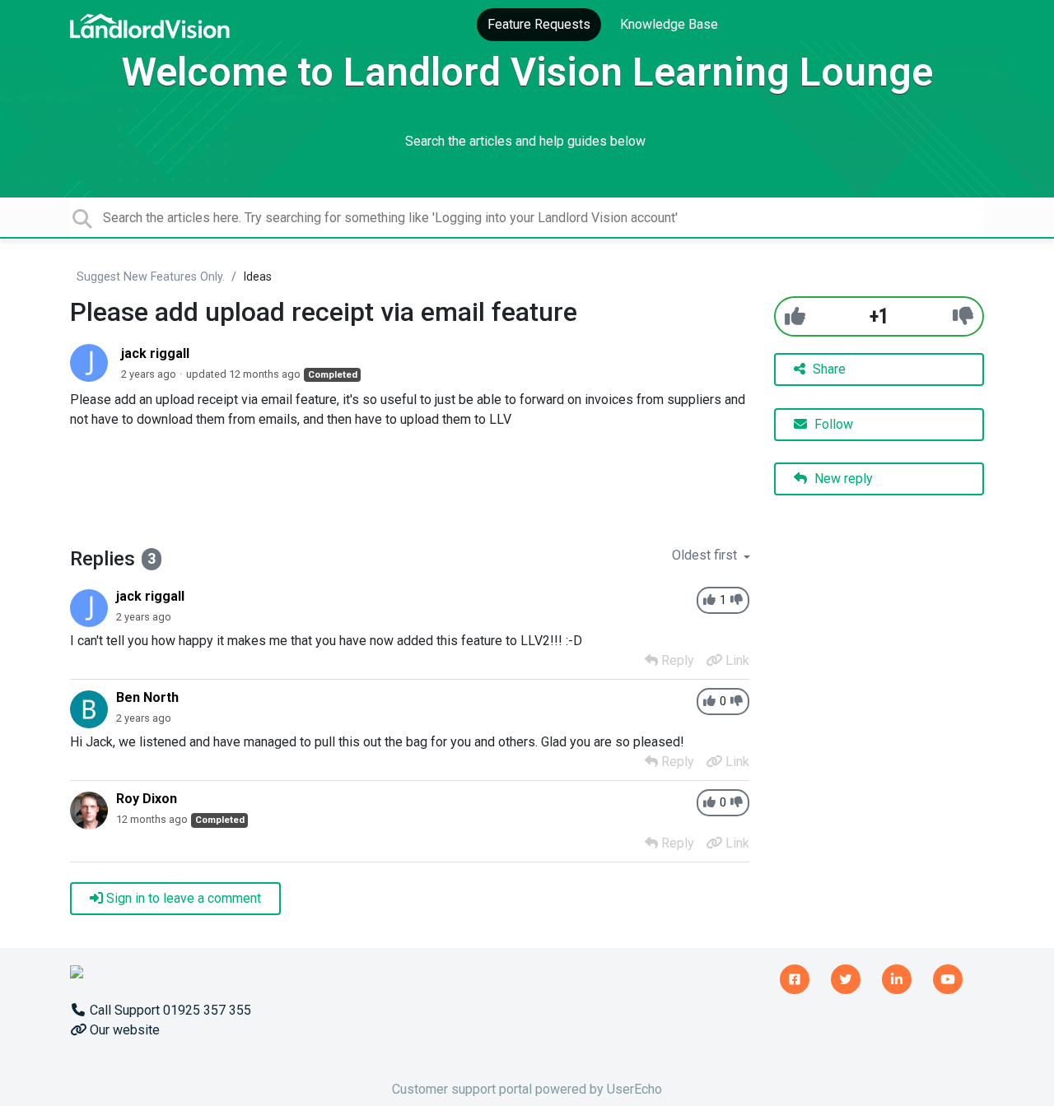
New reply (842, 478)
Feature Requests (538, 24)
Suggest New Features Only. (151, 277)
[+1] (795, 316)
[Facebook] (794, 976)
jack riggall (155, 353)
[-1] (963, 316)
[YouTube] (947, 976)
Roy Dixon (146, 798)
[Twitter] (845, 976)
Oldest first (706, 555)
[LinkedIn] (896, 976)
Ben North (147, 697)
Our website (123, 1030)
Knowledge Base (669, 24)
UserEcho (634, 1089)
